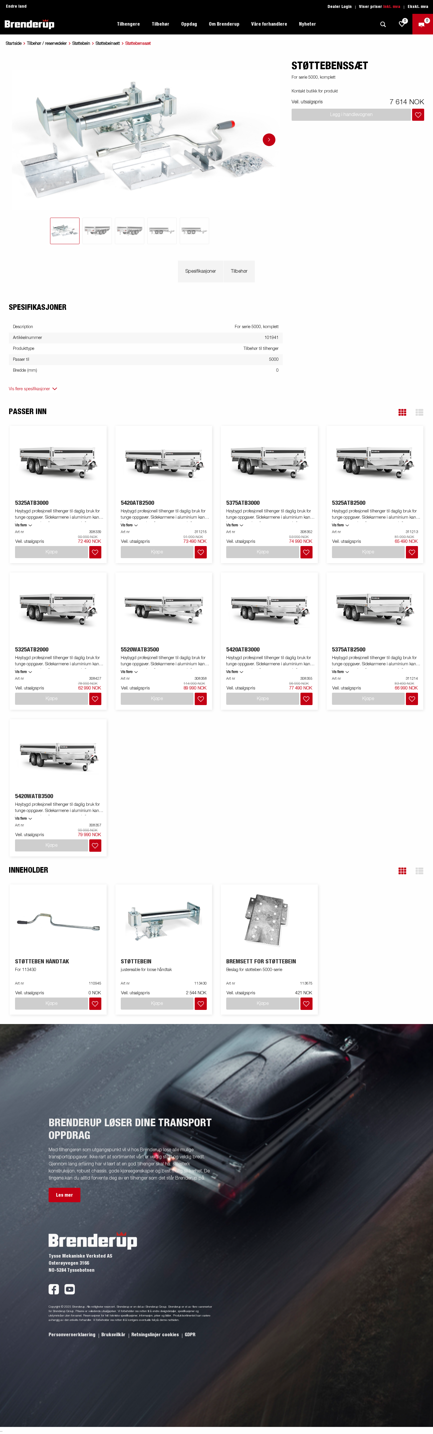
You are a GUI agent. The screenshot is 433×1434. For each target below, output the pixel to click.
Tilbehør (239, 271)
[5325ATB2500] (375, 463)
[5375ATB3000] (269, 463)
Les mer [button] (64, 1195)
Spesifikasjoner (200, 271)
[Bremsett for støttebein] (269, 921)
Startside (14, 44)
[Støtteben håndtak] (58, 921)
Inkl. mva (391, 7)
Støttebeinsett (108, 44)
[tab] (65, 231)
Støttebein (81, 44)
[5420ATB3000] (269, 610)
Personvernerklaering (73, 1334)
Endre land (16, 6)
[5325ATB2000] (58, 610)
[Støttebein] (164, 921)
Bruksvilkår (114, 1334)
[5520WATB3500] (164, 610)
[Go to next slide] (269, 139)
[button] (402, 412)
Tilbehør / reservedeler (47, 44)
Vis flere (21, 525)
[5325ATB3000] (58, 463)
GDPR (190, 1334)
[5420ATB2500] (164, 463)
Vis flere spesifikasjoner (29, 389)
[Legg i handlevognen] (418, 115)
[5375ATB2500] (375, 610)
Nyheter (307, 24)
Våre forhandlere (269, 24)
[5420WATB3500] (58, 756)
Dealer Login (340, 7)
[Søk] (383, 24)
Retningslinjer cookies (155, 1334)
